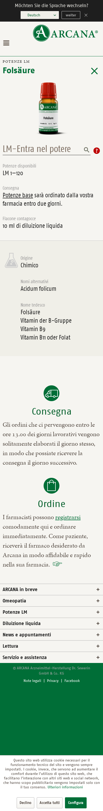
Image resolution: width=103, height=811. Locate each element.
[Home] (65, 40)
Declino (25, 802)
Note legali (32, 681)
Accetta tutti (50, 802)
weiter (71, 15)
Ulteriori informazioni (65, 787)
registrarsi (68, 517)
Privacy (53, 681)
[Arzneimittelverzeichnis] (94, 71)
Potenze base (18, 195)
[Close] (86, 15)
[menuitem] (7, 43)
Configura (75, 802)
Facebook (72, 681)
